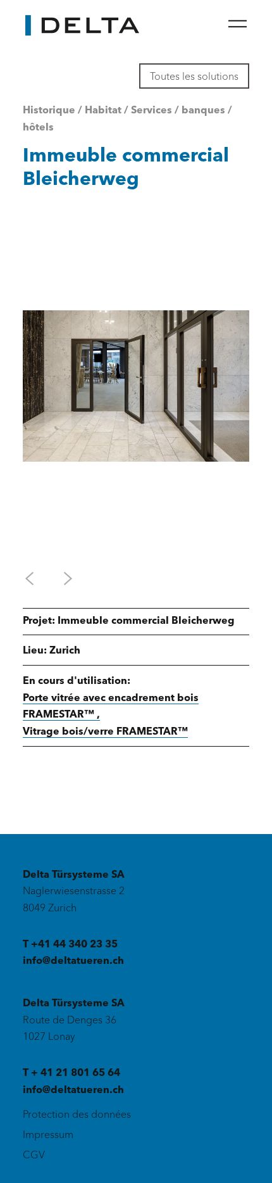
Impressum (48, 1134)
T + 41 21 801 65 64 (71, 1072)
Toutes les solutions (194, 76)
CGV (34, 1154)
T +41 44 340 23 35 (70, 943)
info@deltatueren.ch (73, 960)
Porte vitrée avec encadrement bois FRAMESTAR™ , (111, 706)
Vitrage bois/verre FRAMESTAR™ (105, 730)
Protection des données (77, 1114)
